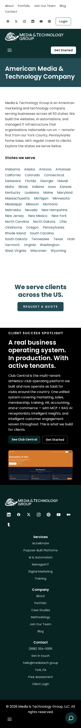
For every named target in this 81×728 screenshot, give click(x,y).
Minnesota (61, 198)
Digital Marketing (40, 571)
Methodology (40, 617)
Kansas (65, 186)
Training (40, 578)
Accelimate (40, 543)
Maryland (64, 192)
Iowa (52, 186)
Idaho (9, 186)
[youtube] (41, 21)
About (9, 6)
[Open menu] (9, 50)
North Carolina (17, 221)
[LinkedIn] (8, 514)
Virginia (30, 244)
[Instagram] (38, 514)
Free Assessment (40, 677)
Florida (30, 181)
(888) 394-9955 (40, 649)
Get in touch (40, 656)
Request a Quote (40, 307)
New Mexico (37, 215)
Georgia (46, 181)
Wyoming (58, 250)
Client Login (40, 684)
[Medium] (68, 514)
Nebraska (13, 210)
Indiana (38, 186)
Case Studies (40, 610)
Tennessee (40, 239)
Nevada (31, 210)
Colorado (32, 175)
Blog (63, 6)
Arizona (45, 169)
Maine (48, 192)
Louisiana (32, 192)
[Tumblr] (8, 524)
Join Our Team (45, 6)
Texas (58, 239)
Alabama (12, 169)
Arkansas (63, 169)
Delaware (13, 181)
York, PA (40, 670)
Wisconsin (38, 250)
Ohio (63, 221)
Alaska (29, 169)
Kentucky (12, 192)
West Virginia (15, 250)
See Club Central (24, 439)
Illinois (23, 186)
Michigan (41, 198)
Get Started (63, 50)
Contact (11, 12)
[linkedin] (33, 21)
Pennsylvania (53, 227)
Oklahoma (13, 227)
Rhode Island (15, 233)
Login (63, 21)
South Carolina (42, 233)
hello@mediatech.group (40, 663)
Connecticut (54, 175)
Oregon (32, 227)
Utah (71, 239)
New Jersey (14, 215)
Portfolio (24, 6)
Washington (49, 244)
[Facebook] (18, 514)
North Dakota (44, 221)
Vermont (12, 244)
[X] (28, 514)
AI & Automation (41, 557)
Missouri (32, 204)
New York (59, 215)
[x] (16, 21)
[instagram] (24, 21)
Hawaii (62, 181)
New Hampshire (54, 210)
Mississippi (13, 204)
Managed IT (40, 564)
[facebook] (8, 21)
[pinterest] (49, 21)
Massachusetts (17, 198)
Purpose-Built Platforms (40, 550)
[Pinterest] (48, 514)
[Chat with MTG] (71, 718)
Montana (50, 204)
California (13, 175)
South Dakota (16, 239)
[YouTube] (58, 514)
